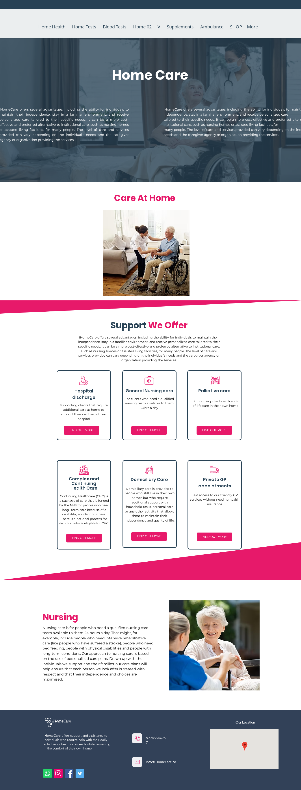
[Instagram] (58, 773)
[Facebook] (69, 773)
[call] (137, 738)
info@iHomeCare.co (161, 762)
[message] (137, 762)
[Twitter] (80, 773)
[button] (81, 430)
